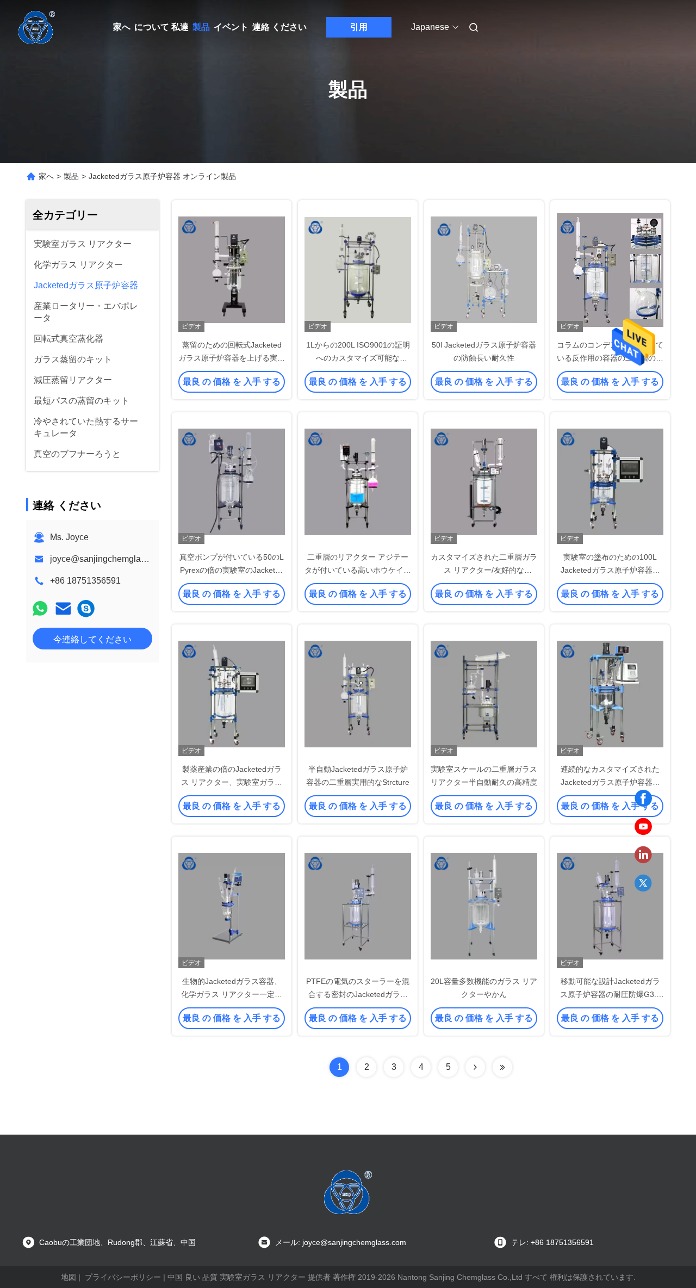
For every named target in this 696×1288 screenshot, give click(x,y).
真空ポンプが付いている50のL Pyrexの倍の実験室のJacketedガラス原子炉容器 (231, 570)
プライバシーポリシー (123, 1277)
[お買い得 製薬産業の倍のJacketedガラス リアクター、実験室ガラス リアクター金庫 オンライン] (231, 693)
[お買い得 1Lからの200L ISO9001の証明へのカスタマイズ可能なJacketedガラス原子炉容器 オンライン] (357, 269)
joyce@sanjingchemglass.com (109, 559)
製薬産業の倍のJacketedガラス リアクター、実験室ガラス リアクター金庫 (231, 782)
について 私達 (161, 27)
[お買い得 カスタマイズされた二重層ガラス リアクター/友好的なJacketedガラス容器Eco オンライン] (484, 481)
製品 (201, 27)
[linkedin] (643, 855)
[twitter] (643, 883)
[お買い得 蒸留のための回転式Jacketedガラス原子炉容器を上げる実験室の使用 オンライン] (231, 269)
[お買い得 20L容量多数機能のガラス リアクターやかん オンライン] (484, 905)
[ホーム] (37, 27)
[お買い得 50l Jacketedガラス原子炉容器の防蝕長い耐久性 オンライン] (484, 269)
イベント (231, 27)
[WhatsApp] (40, 608)
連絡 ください (279, 27)
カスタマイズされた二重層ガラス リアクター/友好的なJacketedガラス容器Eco (484, 570)
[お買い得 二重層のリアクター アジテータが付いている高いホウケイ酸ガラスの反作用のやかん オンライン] (357, 481)
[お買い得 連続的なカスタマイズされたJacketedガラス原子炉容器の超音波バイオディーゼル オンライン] (610, 693)
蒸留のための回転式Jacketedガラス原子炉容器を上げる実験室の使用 (231, 357)
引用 (359, 27)
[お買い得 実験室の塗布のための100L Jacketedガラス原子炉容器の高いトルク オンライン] (610, 481)
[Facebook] (643, 798)
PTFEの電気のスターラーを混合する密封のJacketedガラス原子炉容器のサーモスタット (357, 994)
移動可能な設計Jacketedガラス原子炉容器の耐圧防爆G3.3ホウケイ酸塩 (610, 994)
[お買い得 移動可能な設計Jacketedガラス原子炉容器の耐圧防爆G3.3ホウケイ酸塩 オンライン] (610, 905)
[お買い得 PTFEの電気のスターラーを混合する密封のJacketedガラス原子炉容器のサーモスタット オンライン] (357, 905)
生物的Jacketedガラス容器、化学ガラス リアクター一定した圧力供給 (231, 994)
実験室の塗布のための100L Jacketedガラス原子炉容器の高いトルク (610, 570)
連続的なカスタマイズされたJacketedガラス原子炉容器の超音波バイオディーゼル (610, 782)
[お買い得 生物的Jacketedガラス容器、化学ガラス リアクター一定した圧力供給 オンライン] (231, 905)
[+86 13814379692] (86, 608)
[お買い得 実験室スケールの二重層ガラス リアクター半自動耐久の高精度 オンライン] (484, 693)
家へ (121, 27)
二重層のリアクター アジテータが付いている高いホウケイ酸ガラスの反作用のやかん (357, 570)
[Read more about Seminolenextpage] (475, 1067)
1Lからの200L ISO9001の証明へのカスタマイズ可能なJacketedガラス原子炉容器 (358, 357)
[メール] (63, 608)
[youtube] (643, 827)
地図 (68, 1277)
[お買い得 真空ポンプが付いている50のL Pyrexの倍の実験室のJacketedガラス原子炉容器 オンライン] (231, 481)
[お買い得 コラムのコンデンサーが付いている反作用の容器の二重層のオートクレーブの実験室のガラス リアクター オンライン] (610, 269)
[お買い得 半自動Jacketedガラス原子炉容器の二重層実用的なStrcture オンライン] (357, 693)
